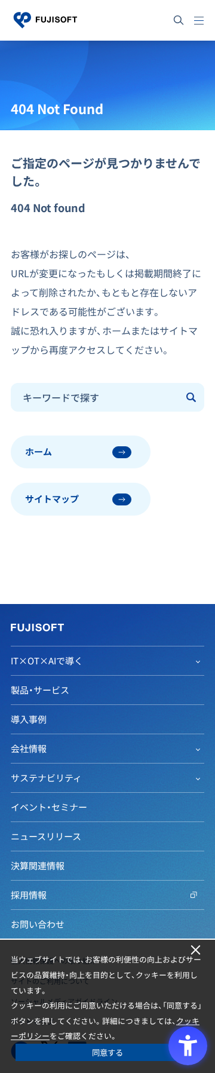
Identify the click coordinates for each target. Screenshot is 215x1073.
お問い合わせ (37, 924)
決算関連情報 (37, 865)
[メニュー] (199, 20)
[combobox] (95, 397)
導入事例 (29, 719)
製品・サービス (40, 690)
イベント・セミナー (49, 807)
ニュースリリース (46, 836)
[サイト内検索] (179, 20)
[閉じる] (195, 950)
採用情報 (29, 895)
